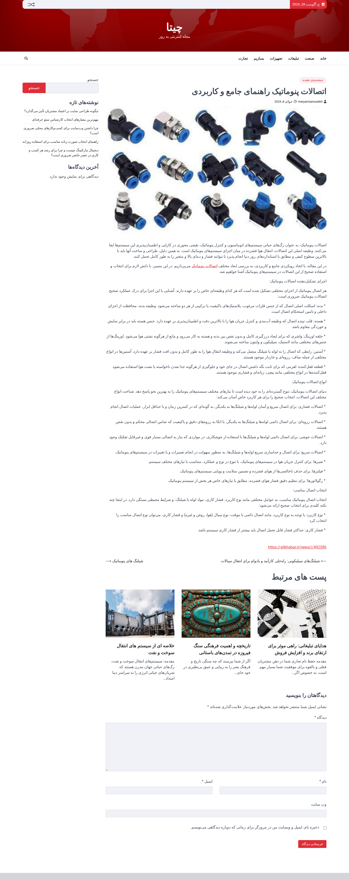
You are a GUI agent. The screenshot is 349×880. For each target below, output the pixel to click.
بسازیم (259, 58)
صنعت (309, 58)
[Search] (26, 58)
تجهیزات (276, 58)
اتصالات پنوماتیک (204, 266)
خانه (323, 58)
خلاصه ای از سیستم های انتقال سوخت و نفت (145, 649)
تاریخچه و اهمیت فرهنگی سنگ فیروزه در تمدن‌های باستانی (221, 649)
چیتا (174, 27)
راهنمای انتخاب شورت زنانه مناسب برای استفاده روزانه (61, 142)
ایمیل (207, 781)
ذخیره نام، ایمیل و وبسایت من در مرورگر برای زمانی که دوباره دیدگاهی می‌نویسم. (255, 827)
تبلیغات (293, 58)
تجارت (243, 58)
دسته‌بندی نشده (313, 80)
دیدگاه (320, 717)
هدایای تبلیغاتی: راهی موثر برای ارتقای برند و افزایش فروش (297, 649)
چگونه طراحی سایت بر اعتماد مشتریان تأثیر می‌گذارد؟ (61, 111)
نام (322, 781)
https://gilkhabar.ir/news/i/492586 (297, 547)
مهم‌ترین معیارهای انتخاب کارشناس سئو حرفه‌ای (65, 120)
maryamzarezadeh (310, 101)
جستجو (93, 79)
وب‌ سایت (318, 804)
